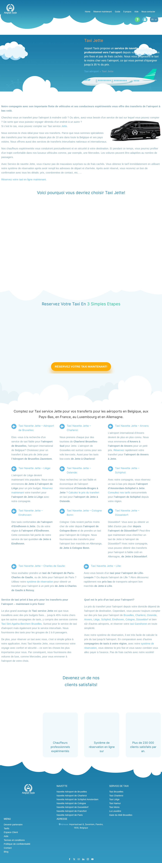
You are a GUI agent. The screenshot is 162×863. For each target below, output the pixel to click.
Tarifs (6, 828)
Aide (6, 836)
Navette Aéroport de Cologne (71, 803)
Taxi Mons (114, 807)
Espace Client (11, 832)
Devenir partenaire (13, 824)
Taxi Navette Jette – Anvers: (132, 425)
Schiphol (106, 619)
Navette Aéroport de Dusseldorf (72, 807)
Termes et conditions (14, 840)
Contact (8, 848)
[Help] (137, 19)
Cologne (130, 619)
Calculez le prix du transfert (83, 492)
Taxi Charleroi (116, 795)
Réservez (119, 450)
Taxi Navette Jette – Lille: (106, 565)
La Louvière (115, 811)
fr (152, 19)
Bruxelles (129, 615)
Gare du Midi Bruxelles (120, 815)
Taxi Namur (115, 803)
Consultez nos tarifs (119, 492)
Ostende (152, 615)
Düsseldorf (142, 619)
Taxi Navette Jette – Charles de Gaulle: (41, 565)
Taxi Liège (114, 799)
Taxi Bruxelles (116, 791)
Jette (64, 126)
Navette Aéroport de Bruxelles (72, 791)
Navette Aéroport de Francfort (72, 811)
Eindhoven (118, 619)
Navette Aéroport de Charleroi (72, 795)
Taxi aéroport (91, 71)
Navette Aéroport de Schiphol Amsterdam (77, 799)
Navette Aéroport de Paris (70, 815)
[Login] (144, 19)
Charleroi (140, 615)
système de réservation (40, 581)
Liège (97, 619)
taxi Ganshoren (138, 623)
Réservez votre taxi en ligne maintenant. (24, 179)
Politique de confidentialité (17, 844)
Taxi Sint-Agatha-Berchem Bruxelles (21, 623)
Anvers (88, 619)
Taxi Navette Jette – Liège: (34, 468)
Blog (6, 851)
